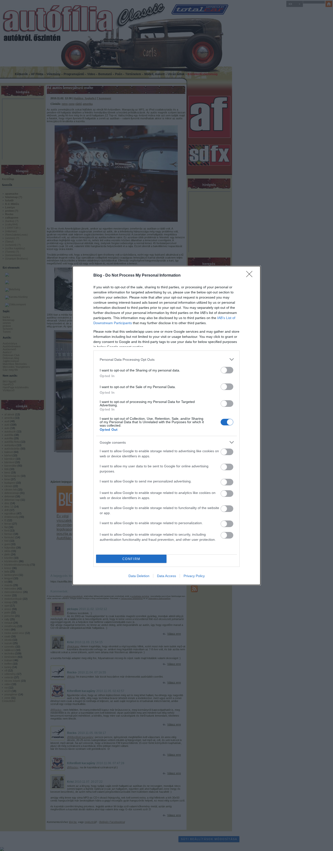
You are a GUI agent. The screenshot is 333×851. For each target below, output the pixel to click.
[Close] (250, 275)
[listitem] (166, 359)
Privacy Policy (194, 576)
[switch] (227, 370)
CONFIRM (131, 559)
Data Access (166, 576)
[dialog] (166, 425)
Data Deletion (138, 576)
